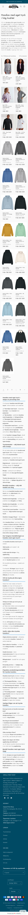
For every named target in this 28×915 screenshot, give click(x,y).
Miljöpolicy (6, 855)
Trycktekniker (7, 831)
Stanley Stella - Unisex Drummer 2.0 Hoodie (7, 160)
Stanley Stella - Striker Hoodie (6, 268)
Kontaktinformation (18, 907)
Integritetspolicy (21, 903)
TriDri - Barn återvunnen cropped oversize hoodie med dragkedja (20, 78)
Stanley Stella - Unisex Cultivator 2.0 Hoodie (20, 187)
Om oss (5, 862)
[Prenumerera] (23, 872)
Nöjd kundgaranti (8, 852)
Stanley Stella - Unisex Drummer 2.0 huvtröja (20, 160)
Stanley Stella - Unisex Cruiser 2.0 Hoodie (20, 241)
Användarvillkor (20, 905)
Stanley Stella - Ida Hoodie (20, 294)
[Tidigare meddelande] (3, 1)
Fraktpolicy (9, 907)
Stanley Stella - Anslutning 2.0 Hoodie (6, 187)
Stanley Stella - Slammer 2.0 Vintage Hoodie (7, 214)
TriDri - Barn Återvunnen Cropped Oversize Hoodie (7, 78)
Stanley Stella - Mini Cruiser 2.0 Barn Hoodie (7, 241)
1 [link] (3, 389)
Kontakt (5, 842)
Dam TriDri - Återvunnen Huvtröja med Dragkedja (7, 106)
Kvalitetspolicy (7, 859)
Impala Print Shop (11, 903)
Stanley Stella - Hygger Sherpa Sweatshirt (19, 348)
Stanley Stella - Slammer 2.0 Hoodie (20, 213)
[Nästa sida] (24, 389)
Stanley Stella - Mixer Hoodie (7, 320)
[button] (3, 6)
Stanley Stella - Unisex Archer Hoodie (6, 348)
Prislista (5, 835)
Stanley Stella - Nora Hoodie (20, 268)
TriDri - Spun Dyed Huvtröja (7, 133)
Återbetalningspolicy (10, 905)
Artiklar (5, 839)
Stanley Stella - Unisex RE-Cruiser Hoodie (6, 377)
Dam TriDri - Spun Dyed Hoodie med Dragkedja (20, 106)
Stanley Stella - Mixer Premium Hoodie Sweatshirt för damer (20, 321)
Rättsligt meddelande (15, 910)
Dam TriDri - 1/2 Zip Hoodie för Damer (20, 133)
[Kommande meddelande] (25, 1)
